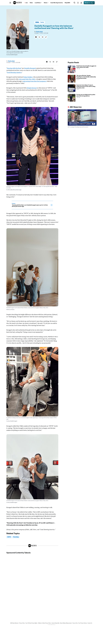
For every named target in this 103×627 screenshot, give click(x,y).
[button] (10, 2)
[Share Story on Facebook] (35, 37)
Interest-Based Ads (55, 623)
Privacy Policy (22, 623)
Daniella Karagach (30, 68)
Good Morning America (14, 72)
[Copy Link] (45, 37)
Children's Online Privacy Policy (44, 623)
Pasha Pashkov (28, 77)
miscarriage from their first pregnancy (35, 81)
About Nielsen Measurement (66, 623)
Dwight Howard (32, 88)
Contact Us (89, 623)
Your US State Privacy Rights (31, 623)
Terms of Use (75, 623)
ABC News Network (14, 623)
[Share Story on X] (39, 37)
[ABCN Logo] (17, 2)
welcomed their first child (27, 79)
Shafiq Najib (39, 31)
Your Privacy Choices (82, 623)
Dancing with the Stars (14, 68)
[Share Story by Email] (42, 37)
